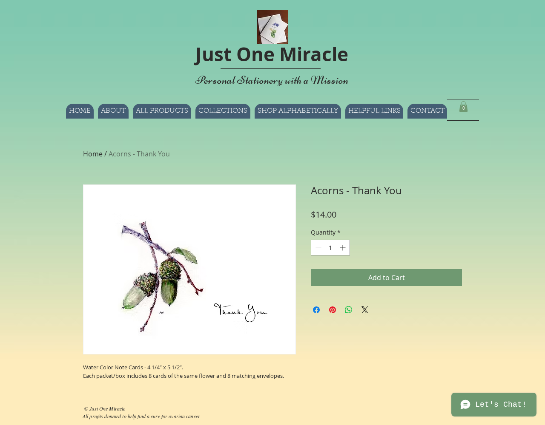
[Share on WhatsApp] (349, 310)
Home (93, 154)
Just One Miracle (271, 54)
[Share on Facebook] (316, 310)
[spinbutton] (330, 247)
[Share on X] (365, 310)
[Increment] (343, 247)
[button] (298, 111)
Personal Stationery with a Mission (271, 80)
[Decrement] (317, 247)
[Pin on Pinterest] (332, 310)
